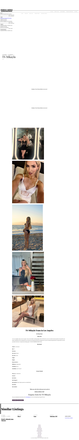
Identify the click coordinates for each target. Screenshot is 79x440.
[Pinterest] (10, 62)
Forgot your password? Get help (5, 18)
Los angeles (20, 400)
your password (11, 16)
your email (10, 22)
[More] (17, 62)
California (15, 400)
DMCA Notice (39, 435)
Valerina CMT (53, 416)
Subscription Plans (39, 428)
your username (11, 14)
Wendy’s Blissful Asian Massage (7, 419)
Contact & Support (39, 429)
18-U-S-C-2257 (39, 434)
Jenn (35, 416)
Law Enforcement (39, 436)
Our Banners (39, 427)
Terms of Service (39, 433)
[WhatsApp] (13, 62)
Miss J (19, 416)
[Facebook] (3, 62)
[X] (7, 62)
